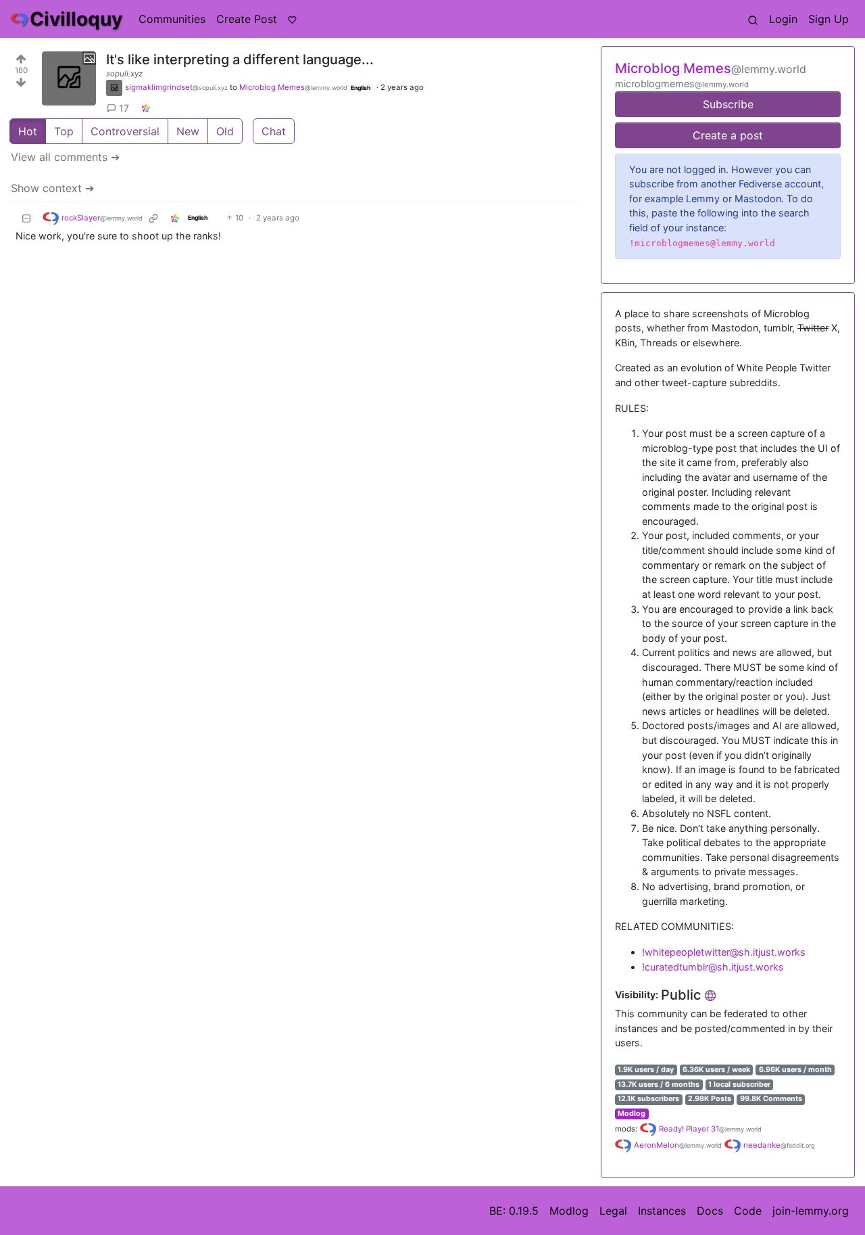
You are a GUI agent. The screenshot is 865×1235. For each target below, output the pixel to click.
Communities (172, 19)
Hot (27, 131)
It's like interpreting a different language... (240, 59)
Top (64, 131)
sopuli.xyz (124, 73)
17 (124, 108)
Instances (662, 1210)
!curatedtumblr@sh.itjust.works (713, 967)
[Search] (753, 18)
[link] (146, 108)
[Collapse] (26, 218)
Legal (613, 1210)
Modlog (631, 1113)
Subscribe (728, 104)
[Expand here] (69, 78)
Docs (710, 1210)
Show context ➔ (52, 188)
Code (748, 1210)
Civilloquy (76, 18)
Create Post (246, 19)
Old (225, 131)
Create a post (728, 135)
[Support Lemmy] (292, 18)
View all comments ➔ (65, 157)
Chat (274, 131)
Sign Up (828, 19)
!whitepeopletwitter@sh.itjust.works (724, 952)
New (187, 131)
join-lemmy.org (810, 1210)
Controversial (125, 131)
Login (783, 19)
